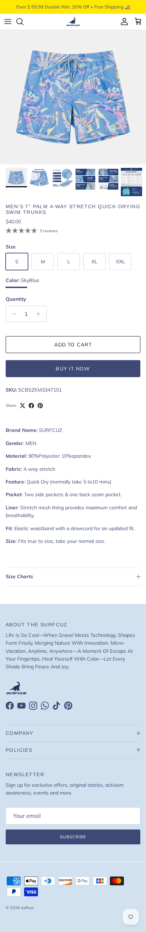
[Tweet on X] (22, 405)
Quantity (16, 299)
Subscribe (73, 836)
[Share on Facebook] (31, 405)
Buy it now (73, 368)
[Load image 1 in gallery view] (73, 97)
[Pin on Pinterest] (40, 405)
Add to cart (73, 344)
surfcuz (27, 907)
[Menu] (8, 21)
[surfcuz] (73, 21)
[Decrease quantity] (12, 314)
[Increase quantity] (40, 314)
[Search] (23, 21)
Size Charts (19, 576)
